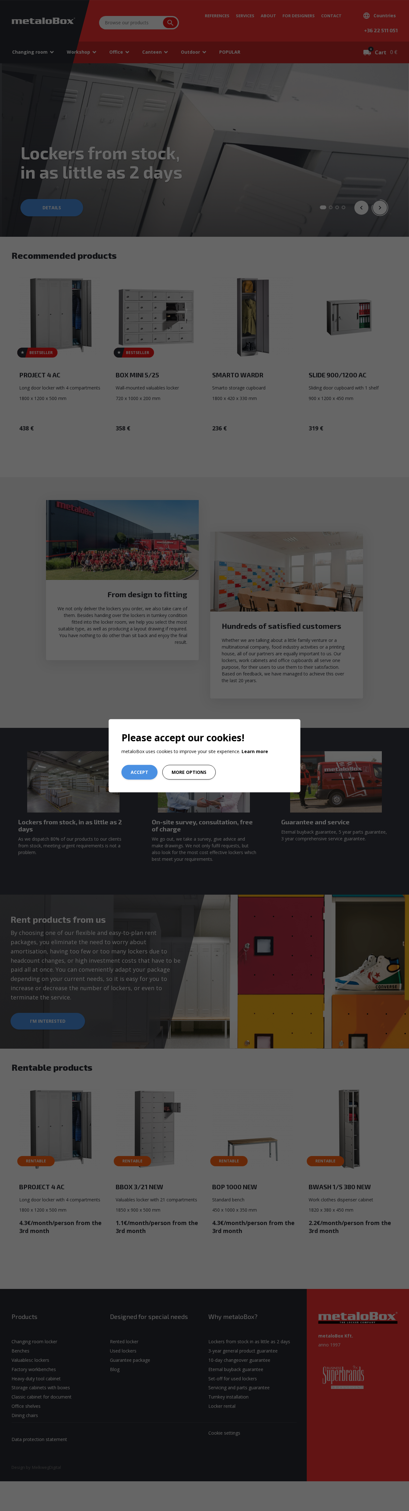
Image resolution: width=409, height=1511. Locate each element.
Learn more (255, 751)
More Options (189, 772)
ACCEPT (139, 772)
